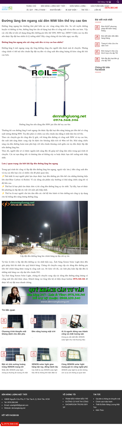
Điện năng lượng (78, 6)
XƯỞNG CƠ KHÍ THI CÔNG (76, 402)
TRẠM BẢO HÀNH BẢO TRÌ (76, 399)
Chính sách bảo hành (104, 402)
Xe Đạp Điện (71, 10)
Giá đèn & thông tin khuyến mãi (108, 399)
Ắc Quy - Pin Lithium (36, 10)
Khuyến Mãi (55, 10)
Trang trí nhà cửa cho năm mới (109, 44)
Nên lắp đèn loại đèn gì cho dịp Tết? (110, 59)
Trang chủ (31, 6)
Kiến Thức (100, 410)
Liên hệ (97, 10)
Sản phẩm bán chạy (100, 6)
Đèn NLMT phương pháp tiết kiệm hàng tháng (109, 28)
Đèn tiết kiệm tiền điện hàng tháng (109, 37)
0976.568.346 (79, 279)
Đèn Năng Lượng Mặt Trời (53, 6)
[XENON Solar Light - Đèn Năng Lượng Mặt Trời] (11, 8)
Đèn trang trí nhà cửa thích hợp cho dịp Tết (109, 52)
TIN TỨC (84, 10)
